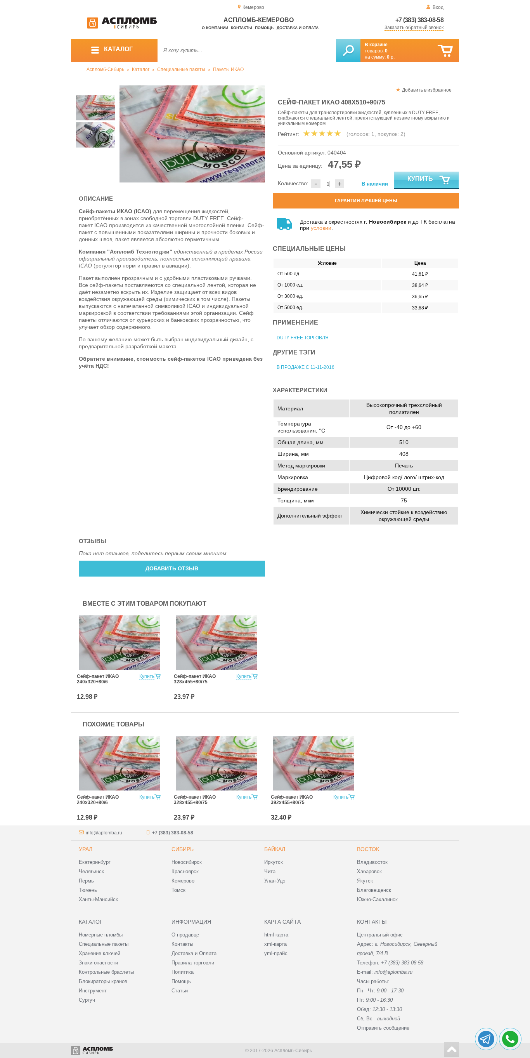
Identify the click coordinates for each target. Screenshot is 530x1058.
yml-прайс (276, 953)
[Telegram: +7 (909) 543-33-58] (486, 1039)
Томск (178, 890)
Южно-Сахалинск (377, 899)
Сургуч (87, 1000)
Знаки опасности (98, 963)
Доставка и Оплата (194, 953)
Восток (368, 849)
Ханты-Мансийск (98, 899)
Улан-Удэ (275, 881)
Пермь (86, 881)
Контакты (241, 28)
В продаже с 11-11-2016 (305, 367)
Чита (269, 871)
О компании (215, 28)
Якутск (365, 881)
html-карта (276, 935)
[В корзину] (445, 51)
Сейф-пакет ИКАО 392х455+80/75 (292, 799)
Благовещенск (374, 890)
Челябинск (91, 871)
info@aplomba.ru (104, 833)
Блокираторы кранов (103, 981)
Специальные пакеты (181, 69)
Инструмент (93, 991)
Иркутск (273, 862)
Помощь (264, 28)
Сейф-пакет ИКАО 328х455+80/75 (195, 679)
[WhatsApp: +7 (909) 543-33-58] (510, 1039)
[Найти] (348, 50)
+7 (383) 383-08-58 (419, 20)
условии (321, 228)
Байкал (274, 849)
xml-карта (275, 944)
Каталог (140, 69)
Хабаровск (369, 871)
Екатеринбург (95, 862)
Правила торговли (192, 963)
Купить (420, 178)
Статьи (179, 991)
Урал (85, 849)
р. (391, 57)
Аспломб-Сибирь (105, 69)
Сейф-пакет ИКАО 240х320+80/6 (98, 679)
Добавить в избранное (427, 90)
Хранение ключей (99, 953)
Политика (182, 972)
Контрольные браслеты (106, 972)
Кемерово (182, 881)
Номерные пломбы (101, 935)
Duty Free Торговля (303, 338)
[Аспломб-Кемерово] (122, 27)
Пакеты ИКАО (228, 69)
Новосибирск (186, 862)
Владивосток (372, 862)
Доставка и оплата (298, 28)
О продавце (185, 935)
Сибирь (182, 849)
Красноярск (185, 871)
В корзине (376, 44)
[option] (192, 133)
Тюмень (88, 890)
